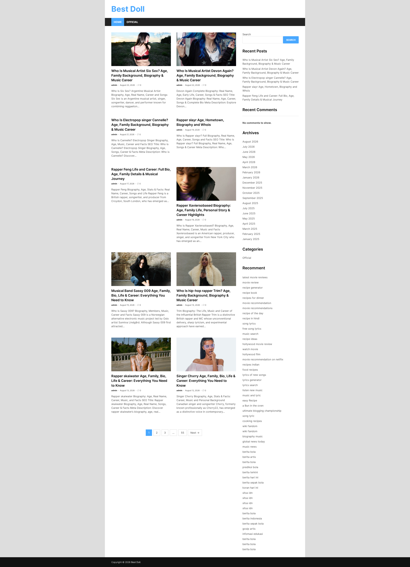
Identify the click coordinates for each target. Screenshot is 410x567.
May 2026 (248, 157)
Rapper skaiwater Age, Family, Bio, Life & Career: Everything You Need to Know (139, 380)
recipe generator (252, 287)
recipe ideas (249, 338)
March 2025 (249, 228)
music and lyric (251, 395)
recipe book (249, 292)
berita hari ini (250, 477)
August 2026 (250, 141)
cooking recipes (252, 421)
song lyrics (249, 323)
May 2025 (248, 218)
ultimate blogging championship (261, 410)
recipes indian (250, 364)
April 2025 (248, 223)
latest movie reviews (254, 277)
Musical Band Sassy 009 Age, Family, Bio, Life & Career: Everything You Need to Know (141, 295)
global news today (253, 441)
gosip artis (248, 528)
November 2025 (252, 187)
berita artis (249, 456)
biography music (252, 436)
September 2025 (252, 198)
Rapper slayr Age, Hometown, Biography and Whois (269, 88)
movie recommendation (256, 303)
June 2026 (248, 151)
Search (246, 34)
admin (114, 85)
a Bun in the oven (252, 405)
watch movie (250, 349)
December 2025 (252, 182)
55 (182, 432)
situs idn (247, 492)
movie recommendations (257, 308)
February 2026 (251, 172)
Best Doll (128, 9)
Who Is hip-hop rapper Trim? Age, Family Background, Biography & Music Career (203, 295)
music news (249, 446)
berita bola (249, 451)
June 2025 (248, 213)
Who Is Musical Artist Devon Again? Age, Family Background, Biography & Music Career (205, 75)
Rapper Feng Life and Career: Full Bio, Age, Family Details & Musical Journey (141, 174)
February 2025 (251, 233)
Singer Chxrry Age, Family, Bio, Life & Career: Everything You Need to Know (205, 380)
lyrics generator (252, 380)
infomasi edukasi (252, 533)
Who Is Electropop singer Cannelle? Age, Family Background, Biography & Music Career (140, 124)
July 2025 (248, 208)
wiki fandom (249, 426)
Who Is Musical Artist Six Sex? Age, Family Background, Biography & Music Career (139, 75)
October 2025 (251, 192)
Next (194, 432)
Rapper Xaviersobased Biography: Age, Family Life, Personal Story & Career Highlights (203, 210)
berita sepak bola (253, 482)
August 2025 (250, 203)
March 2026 (249, 167)
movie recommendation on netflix (262, 359)
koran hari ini (250, 487)
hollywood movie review (257, 344)
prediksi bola (250, 467)
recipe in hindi (250, 318)
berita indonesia (252, 518)
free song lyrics (251, 328)
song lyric (248, 415)
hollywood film (251, 354)
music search (250, 333)
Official (132, 22)
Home (118, 22)
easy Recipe (249, 400)
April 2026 (248, 162)
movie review (250, 282)
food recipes (250, 369)
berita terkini (250, 472)
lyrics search (250, 385)
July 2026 (248, 146)
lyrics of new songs (254, 374)
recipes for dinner (253, 297)
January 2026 (250, 177)
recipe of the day (252, 313)
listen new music (252, 390)
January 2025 (250, 239)
